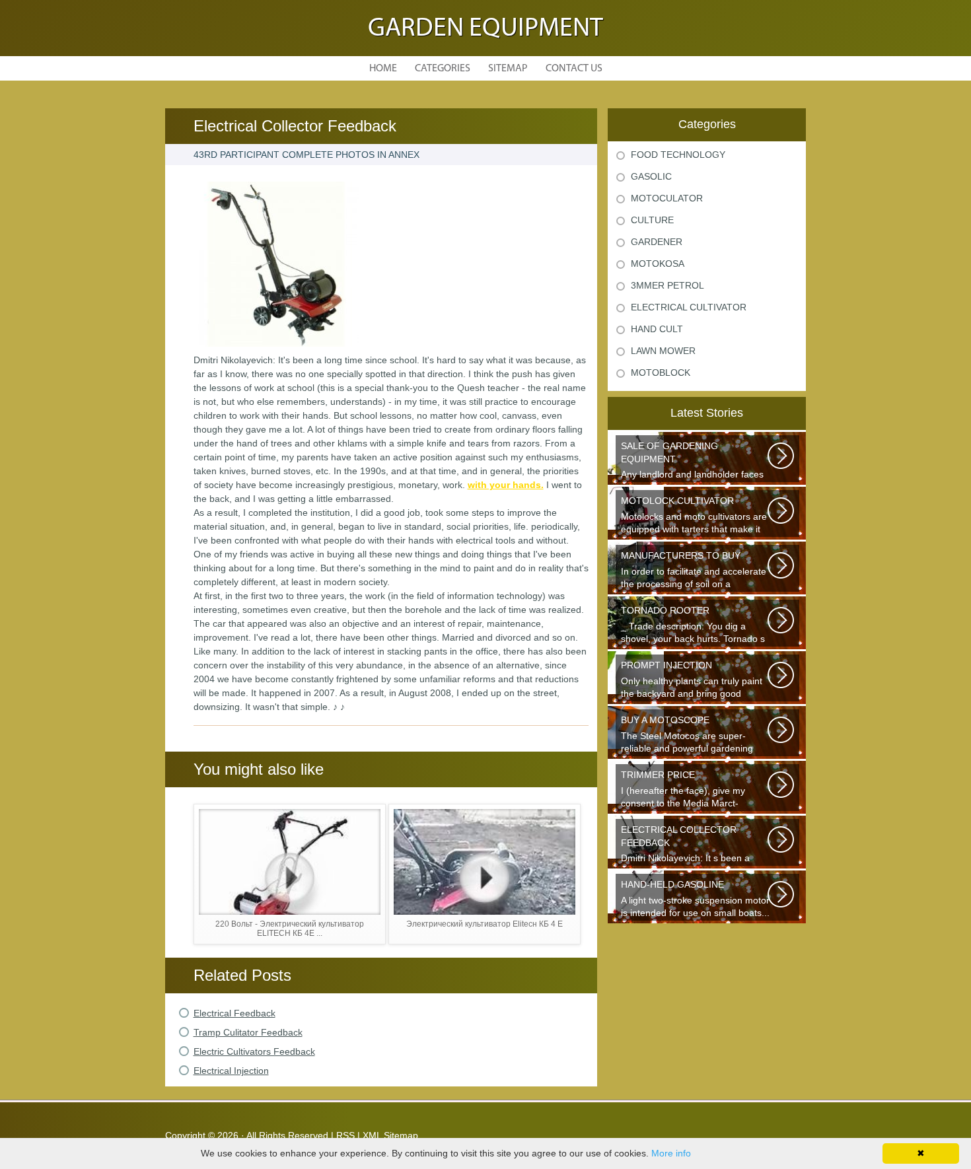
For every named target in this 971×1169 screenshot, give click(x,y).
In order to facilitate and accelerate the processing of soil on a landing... (693, 571)
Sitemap (508, 68)
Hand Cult (657, 329)
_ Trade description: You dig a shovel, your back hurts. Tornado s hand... (693, 626)
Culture (652, 220)
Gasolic (651, 176)
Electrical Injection (231, 1070)
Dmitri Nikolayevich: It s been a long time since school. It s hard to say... (692, 845)
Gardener (656, 241)
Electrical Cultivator (688, 307)
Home (383, 68)
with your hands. (506, 484)
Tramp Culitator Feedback (248, 1032)
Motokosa (657, 263)
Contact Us (574, 68)
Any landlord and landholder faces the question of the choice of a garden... (692, 461)
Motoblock (660, 372)
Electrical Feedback (234, 1013)
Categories (442, 68)
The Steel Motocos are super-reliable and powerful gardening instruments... (687, 735)
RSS (345, 1135)
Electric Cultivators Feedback (254, 1051)
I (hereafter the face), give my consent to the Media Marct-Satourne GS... (683, 790)
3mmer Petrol (667, 285)
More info (671, 1153)
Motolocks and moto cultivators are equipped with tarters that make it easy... (694, 516)
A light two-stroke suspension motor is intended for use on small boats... (695, 898)
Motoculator (667, 198)
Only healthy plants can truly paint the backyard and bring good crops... (691, 680)
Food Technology (678, 154)
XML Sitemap (390, 1135)
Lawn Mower (663, 350)
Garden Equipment (485, 29)
